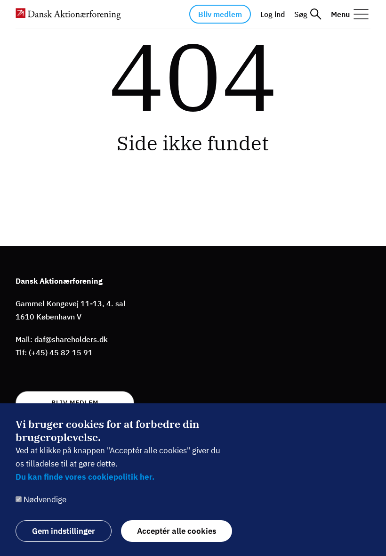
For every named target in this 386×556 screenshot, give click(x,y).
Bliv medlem (220, 14)
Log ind (272, 14)
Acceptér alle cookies (176, 531)
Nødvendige (45, 499)
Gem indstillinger (63, 531)
